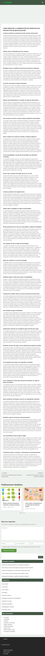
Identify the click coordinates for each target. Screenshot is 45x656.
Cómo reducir (5, 586)
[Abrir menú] (42, 2)
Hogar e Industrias (8, 624)
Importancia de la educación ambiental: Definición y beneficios (35, 475)
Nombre (4, 543)
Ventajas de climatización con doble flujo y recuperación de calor (16, 570)
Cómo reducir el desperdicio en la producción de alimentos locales (33, 505)
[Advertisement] (22, 13)
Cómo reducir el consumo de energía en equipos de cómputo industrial (17, 567)
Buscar (40, 557)
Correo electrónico (20, 543)
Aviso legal (6, 617)
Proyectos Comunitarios (7, 604)
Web (32, 543)
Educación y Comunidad (9, 622)
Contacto (6, 620)
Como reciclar (5, 584)
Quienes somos (7, 628)
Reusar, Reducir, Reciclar (9, 629)
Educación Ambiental (6, 595)
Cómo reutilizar (5, 589)
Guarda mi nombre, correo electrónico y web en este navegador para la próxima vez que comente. (22, 546)
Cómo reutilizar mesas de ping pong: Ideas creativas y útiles (15, 573)
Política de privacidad (8, 626)
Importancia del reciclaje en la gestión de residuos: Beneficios (15, 576)
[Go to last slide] (3, 499)
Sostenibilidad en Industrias (8, 606)
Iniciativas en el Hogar (7, 601)
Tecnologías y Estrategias (9, 631)
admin (5, 507)
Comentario (5, 528)
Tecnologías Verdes (6, 609)
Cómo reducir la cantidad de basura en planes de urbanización (11, 475)
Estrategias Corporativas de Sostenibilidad (11, 598)
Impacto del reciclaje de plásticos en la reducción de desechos (15, 564)
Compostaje (4, 592)
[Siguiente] (42, 499)
